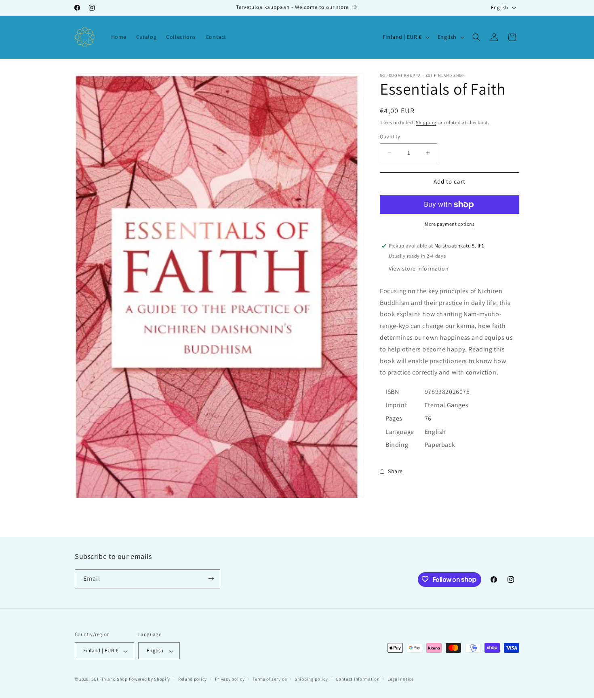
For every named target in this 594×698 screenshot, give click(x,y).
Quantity (390, 136)
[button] (476, 37)
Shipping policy (311, 679)
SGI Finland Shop (109, 679)
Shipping (426, 122)
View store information (419, 268)
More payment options (449, 224)
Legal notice (400, 679)
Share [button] (395, 471)
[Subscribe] (211, 578)
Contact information (357, 679)
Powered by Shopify (150, 679)
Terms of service (269, 679)
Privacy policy (230, 679)
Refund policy (192, 679)
